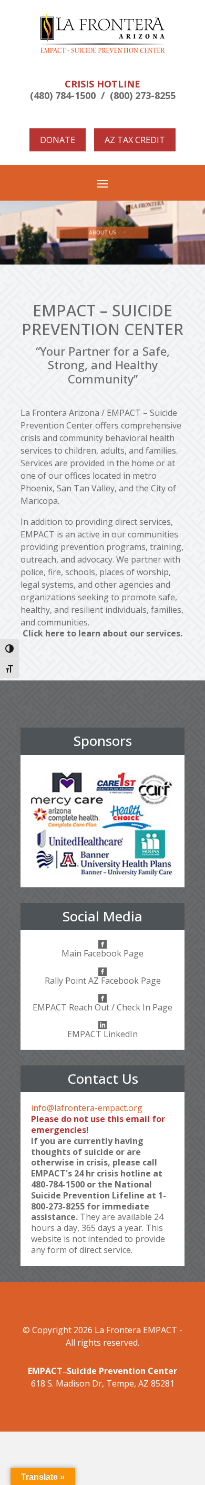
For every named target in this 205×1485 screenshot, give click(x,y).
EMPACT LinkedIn (102, 1034)
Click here (44, 633)
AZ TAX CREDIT (135, 140)
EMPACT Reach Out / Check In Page (102, 1007)
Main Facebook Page (103, 953)
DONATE (57, 140)
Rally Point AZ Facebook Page (103, 980)
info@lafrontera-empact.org (86, 1108)
